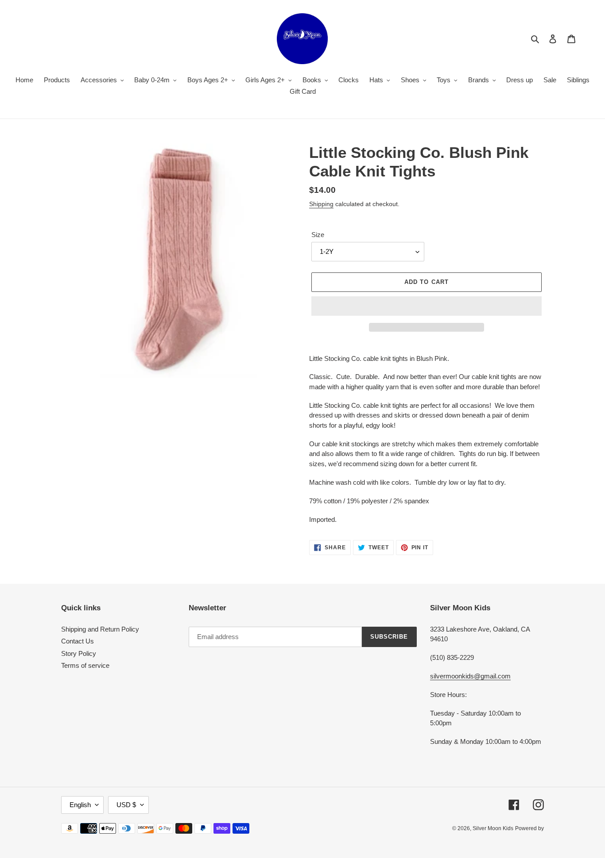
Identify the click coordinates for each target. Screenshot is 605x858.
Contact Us (77, 641)
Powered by (529, 828)
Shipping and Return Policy (100, 629)
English (80, 804)
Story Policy (78, 653)
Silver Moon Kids (493, 828)
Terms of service (85, 665)
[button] (426, 306)
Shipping (321, 203)
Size (317, 234)
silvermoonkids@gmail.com (470, 676)
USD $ (126, 804)
